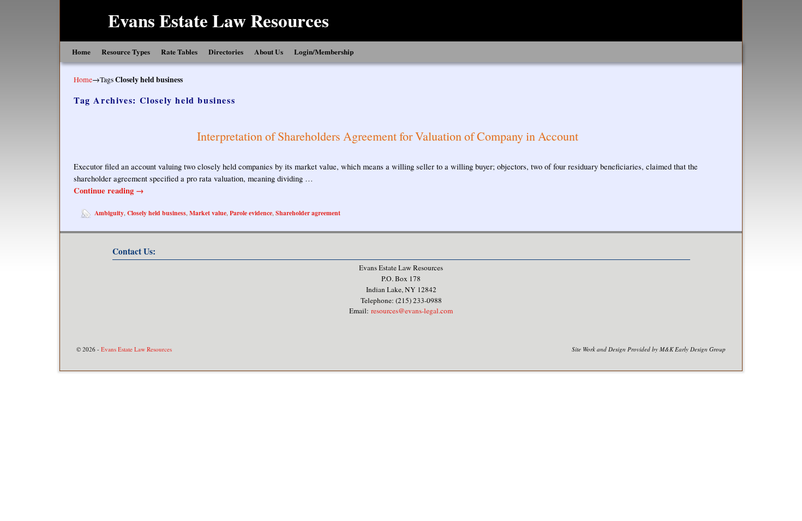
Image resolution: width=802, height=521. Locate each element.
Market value (207, 212)
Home (81, 51)
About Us (268, 51)
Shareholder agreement (308, 212)
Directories (225, 51)
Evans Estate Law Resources (218, 20)
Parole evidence (251, 212)
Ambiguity (109, 212)
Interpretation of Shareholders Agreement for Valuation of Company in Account (387, 136)
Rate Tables (179, 51)
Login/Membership (324, 51)
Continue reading (109, 190)
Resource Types (125, 51)
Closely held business (156, 212)
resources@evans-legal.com (412, 311)
